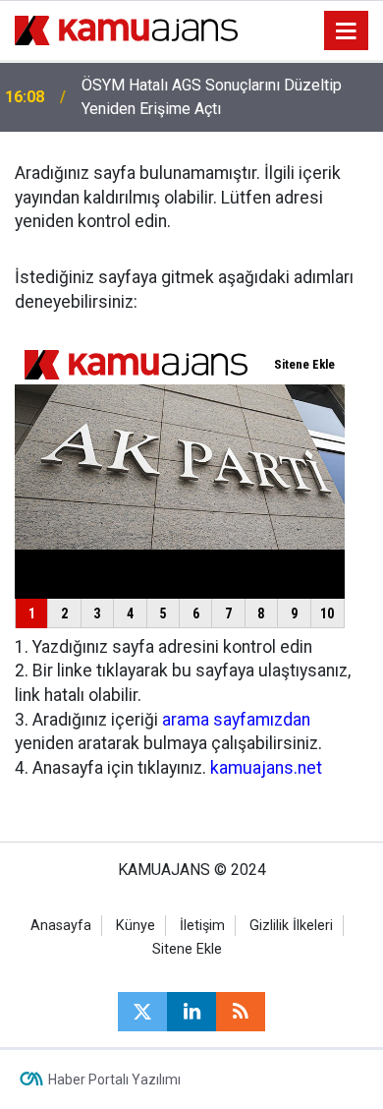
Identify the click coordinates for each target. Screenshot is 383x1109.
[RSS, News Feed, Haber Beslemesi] (240, 1011)
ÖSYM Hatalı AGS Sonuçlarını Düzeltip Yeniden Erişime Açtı (212, 97)
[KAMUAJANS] (126, 29)
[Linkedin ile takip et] (191, 1011)
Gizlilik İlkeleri (291, 925)
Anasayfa (60, 925)
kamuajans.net (266, 768)
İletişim (202, 925)
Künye (135, 925)
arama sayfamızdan (236, 720)
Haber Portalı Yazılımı (114, 1079)
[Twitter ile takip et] (142, 1011)
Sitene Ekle (187, 949)
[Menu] (346, 31)
